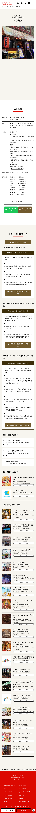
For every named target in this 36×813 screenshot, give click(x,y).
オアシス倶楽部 (22, 788)
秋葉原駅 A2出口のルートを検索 (19, 425)
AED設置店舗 (22, 785)
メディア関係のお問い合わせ (25, 792)
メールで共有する (26, 210)
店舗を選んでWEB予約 (9, 785)
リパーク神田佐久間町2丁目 (11, 440)
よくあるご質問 (8, 810)
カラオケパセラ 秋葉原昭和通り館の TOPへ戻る (18, 777)
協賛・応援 (21, 795)
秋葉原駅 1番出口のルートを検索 (19, 345)
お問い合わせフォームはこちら (18, 172)
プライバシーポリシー (24, 801)
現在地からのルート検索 (19, 242)
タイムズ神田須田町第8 (10, 461)
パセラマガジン (7, 788)
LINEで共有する (12, 210)
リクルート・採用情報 (9, 791)
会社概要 (6, 801)
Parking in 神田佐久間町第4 (12, 450)
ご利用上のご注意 (8, 798)
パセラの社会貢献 (8, 795)
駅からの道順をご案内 (16, 168)
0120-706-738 (16, 119)
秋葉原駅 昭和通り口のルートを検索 (19, 293)
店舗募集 (21, 798)
